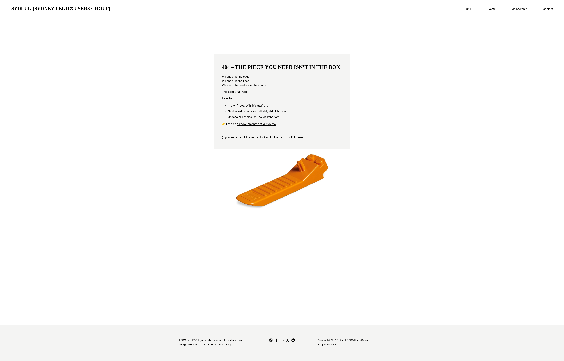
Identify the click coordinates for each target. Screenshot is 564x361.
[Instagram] (271, 340)
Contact (548, 9)
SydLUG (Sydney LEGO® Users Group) (60, 8)
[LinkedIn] (282, 340)
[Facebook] (276, 340)
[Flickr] (293, 340)
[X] (287, 340)
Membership (519, 9)
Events (491, 9)
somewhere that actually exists (256, 124)
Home (467, 9)
